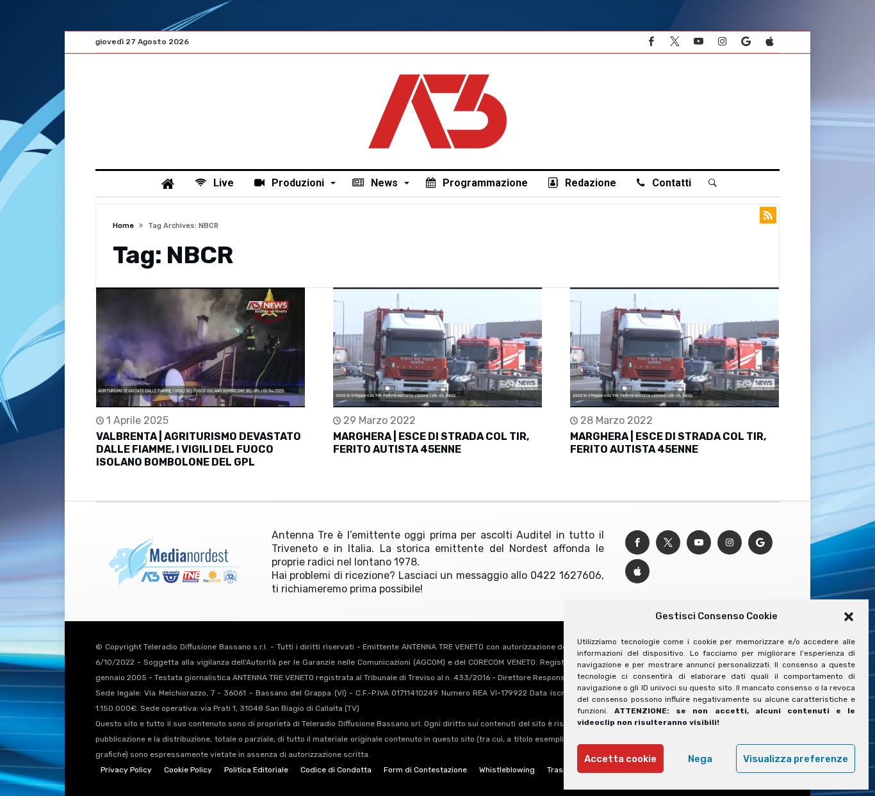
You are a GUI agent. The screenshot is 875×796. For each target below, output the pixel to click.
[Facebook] (651, 42)
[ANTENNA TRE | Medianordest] (437, 73)
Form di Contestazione (425, 769)
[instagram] (722, 42)
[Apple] (769, 42)
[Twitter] (674, 42)
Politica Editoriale (256, 769)
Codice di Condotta (336, 769)
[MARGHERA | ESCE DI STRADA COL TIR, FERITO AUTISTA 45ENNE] (437, 347)
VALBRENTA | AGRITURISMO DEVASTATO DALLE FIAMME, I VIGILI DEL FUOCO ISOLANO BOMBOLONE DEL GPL (198, 449)
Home (123, 226)
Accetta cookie (620, 759)
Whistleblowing (507, 769)
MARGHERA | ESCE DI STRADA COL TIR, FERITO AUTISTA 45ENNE (431, 442)
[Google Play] (745, 42)
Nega (700, 759)
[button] (848, 616)
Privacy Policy (126, 769)
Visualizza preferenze (795, 759)
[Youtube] (698, 42)
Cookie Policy (188, 769)
